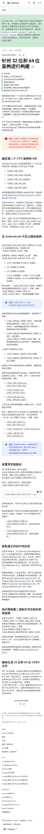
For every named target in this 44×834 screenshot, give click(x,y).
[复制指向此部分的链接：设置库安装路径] (24, 464)
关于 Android (7, 820)
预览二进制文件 (7, 744)
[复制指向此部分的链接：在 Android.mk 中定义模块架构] (4, 240)
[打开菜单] (3, 3)
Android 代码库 (7, 733)
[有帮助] (20, 55)
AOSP (4, 50)
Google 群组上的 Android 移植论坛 (15, 784)
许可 (30, 820)
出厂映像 (5, 748)
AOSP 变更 (6, 40)
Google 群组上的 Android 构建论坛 (15, 780)
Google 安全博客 (8, 773)
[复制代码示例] (40, 491)
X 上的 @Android (8, 761)
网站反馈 (17, 824)
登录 (39, 3)
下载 (3, 741)
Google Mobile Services (10, 805)
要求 (3, 737)
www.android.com (9, 801)
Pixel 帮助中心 (7, 797)
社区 (15, 820)
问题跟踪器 (6, 812)
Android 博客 (7, 769)
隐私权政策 (7, 824)
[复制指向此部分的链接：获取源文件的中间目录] (32, 546)
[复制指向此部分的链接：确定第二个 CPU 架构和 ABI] (39, 158)
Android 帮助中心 (8, 793)
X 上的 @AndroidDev (9, 765)
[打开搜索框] (29, 2)
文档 (4, 10)
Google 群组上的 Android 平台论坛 (15, 776)
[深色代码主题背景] (37, 491)
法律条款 (23, 820)
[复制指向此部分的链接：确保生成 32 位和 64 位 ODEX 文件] (10, 666)
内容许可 (25, 713)
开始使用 (18, 50)
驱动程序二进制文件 (9, 752)
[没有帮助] (23, 55)
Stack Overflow (7, 808)
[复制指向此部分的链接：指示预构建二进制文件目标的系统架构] (12, 613)
